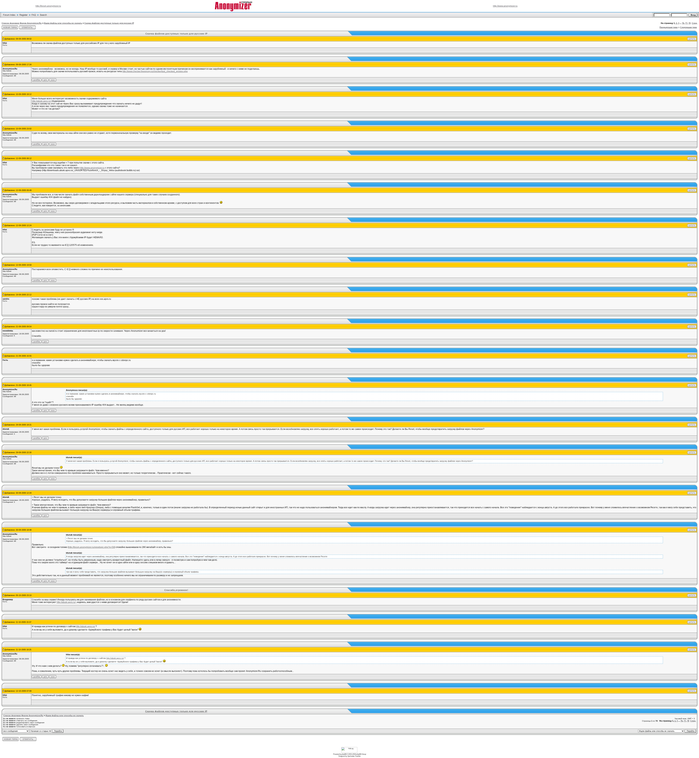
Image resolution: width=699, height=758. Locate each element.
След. (694, 23)
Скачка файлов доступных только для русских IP (109, 23)
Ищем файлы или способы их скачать (63, 23)
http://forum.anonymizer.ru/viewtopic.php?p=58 (91, 547)
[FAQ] (33, 17)
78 (689, 23)
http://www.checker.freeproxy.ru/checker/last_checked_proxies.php (155, 71)
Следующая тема (688, 27)
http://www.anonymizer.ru (505, 6)
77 (686, 23)
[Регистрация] (23, 17)
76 (683, 23)
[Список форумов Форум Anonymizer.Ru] (9, 17)
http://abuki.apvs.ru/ (41, 101)
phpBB (344, 754)
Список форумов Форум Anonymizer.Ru (22, 23)
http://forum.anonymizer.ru (48, 6)
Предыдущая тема (668, 27)
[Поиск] (43, 17)
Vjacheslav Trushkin (354, 756)
